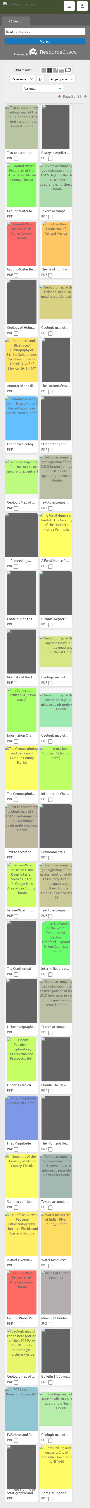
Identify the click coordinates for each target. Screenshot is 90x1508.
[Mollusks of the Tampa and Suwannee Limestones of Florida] (21, 652)
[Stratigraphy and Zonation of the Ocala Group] (56, 418)
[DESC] (40, 78)
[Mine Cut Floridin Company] (56, 1292)
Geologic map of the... (23, 1376)
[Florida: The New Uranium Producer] (56, 1059)
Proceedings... (21, 560)
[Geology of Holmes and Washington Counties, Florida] (21, 302)
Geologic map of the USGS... (62, 327)
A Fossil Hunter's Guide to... (62, 560)
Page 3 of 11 (72, 96)
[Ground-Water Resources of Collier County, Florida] (21, 244)
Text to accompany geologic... (29, 152)
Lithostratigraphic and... (25, 1026)
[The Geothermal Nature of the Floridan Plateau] (21, 943)
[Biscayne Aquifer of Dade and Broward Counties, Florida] (56, 127)
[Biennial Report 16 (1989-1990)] (56, 593)
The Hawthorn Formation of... (63, 269)
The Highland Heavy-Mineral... (64, 1143)
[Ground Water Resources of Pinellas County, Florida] (21, 1292)
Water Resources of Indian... (62, 1260)
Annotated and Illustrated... (28, 385)
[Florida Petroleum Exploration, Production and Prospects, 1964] (21, 1059)
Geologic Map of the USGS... (28, 502)
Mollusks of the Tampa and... (28, 677)
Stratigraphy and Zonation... (62, 444)
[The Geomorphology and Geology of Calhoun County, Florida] (21, 768)
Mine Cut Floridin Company (61, 1318)
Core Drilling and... (56, 1493)
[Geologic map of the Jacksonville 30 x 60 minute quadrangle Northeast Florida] (56, 1409)
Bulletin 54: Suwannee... (59, 1376)
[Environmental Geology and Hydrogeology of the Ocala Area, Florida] (56, 826)
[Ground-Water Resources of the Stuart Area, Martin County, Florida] (21, 185)
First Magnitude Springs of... (28, 1143)
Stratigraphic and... (21, 1493)
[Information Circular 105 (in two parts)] (56, 768)
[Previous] (59, 96)
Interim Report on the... (59, 968)
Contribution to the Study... (27, 619)
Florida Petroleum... (22, 1085)
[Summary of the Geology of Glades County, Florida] (21, 1176)
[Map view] (68, 70)
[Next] (85, 96)
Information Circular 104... (27, 735)
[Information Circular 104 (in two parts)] (21, 710)
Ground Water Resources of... (29, 1318)
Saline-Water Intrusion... (25, 910)
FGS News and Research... (26, 1434)
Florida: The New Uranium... (62, 1085)
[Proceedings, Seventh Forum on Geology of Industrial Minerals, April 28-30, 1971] (21, 535)
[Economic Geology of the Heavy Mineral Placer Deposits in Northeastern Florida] (21, 418)
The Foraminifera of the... (60, 385)
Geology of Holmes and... (26, 327)
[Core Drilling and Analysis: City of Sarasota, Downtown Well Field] (56, 1467)
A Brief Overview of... (23, 1260)
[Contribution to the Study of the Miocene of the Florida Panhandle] (21, 593)
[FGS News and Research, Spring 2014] (21, 1409)
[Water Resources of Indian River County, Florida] (56, 1234)
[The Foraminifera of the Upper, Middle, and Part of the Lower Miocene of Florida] (56, 360)
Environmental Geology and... (63, 852)
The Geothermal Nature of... (28, 968)
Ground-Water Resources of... (29, 211)
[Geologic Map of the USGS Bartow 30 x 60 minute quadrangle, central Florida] (21, 477)
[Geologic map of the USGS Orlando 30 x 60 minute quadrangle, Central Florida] (56, 302)
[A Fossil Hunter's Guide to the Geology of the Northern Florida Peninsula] (56, 535)
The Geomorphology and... (27, 793)
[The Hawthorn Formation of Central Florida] (56, 244)
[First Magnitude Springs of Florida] (21, 1118)
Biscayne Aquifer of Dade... (61, 152)
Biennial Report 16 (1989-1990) (64, 619)
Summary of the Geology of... (28, 1201)
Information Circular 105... (61, 793)
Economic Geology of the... (27, 444)
